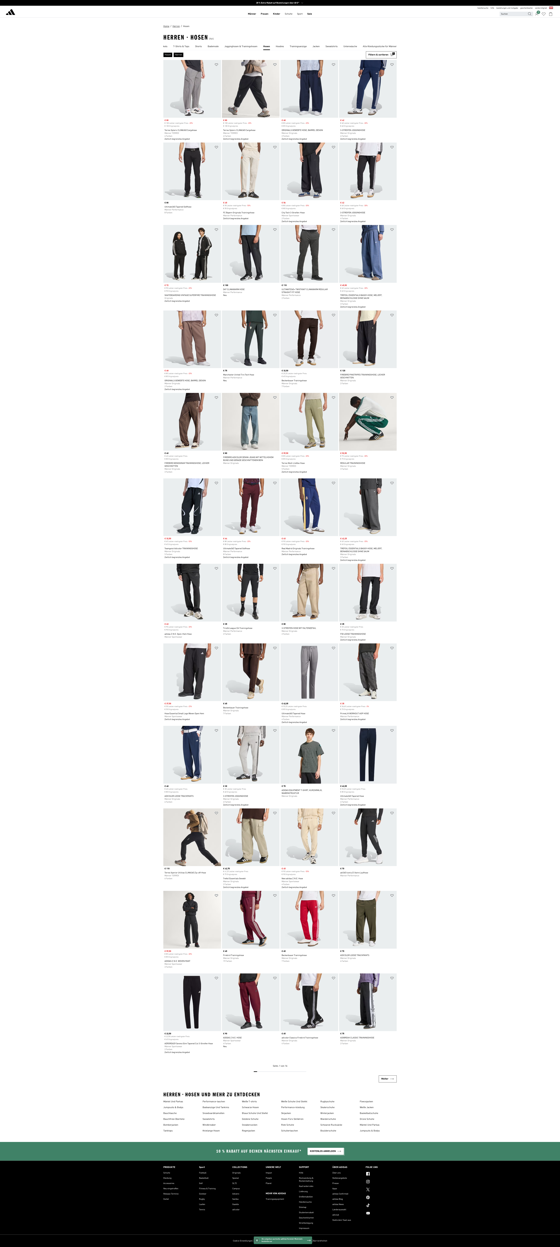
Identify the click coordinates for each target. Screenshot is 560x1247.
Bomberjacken (170, 1125)
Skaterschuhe (327, 1107)
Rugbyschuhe (327, 1102)
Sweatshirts (209, 1119)
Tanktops (168, 1131)
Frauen (264, 14)
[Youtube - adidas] (381, 1214)
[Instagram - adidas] (381, 1182)
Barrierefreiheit (320, 1241)
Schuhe (288, 14)
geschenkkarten (526, 8)
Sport (300, 14)
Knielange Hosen (211, 1131)
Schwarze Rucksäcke (331, 1125)
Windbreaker (209, 1125)
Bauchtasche (170, 1113)
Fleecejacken (366, 1102)
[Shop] (10, 12)
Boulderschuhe (328, 1131)
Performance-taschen (214, 1102)
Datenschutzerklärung (288, 1241)
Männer (252, 14)
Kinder (276, 14)
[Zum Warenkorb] (550, 14)
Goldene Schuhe (250, 1119)
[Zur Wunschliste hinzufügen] (216, 65)
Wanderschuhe (328, 1119)
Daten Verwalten (261, 1241)
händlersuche (482, 8)
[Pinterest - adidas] (381, 1198)
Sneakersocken (249, 1125)
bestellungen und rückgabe (507, 8)
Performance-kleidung (293, 1107)
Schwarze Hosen (250, 1107)
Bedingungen (306, 1241)
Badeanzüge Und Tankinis (216, 1107)
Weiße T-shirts (249, 1102)
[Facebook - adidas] (381, 1174)
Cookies (273, 1241)
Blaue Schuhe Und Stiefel (255, 1113)
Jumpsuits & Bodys (173, 1107)
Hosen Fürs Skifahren (292, 1119)
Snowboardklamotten (213, 1113)
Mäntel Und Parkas (173, 1102)
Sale (309, 14)
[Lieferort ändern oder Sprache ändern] (551, 8)
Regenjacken (248, 1131)
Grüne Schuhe (367, 1119)
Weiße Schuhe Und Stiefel (294, 1102)
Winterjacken (327, 1113)
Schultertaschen (289, 1131)
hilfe (492, 8)
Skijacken (286, 1113)
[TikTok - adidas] (381, 1206)
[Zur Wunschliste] (543, 14)
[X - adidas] (381, 1190)
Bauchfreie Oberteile (173, 1119)
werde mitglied (541, 8)
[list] (280, 46)
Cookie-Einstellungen (242, 1241)
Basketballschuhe (369, 1113)
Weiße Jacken (367, 1107)
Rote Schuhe (287, 1125)
